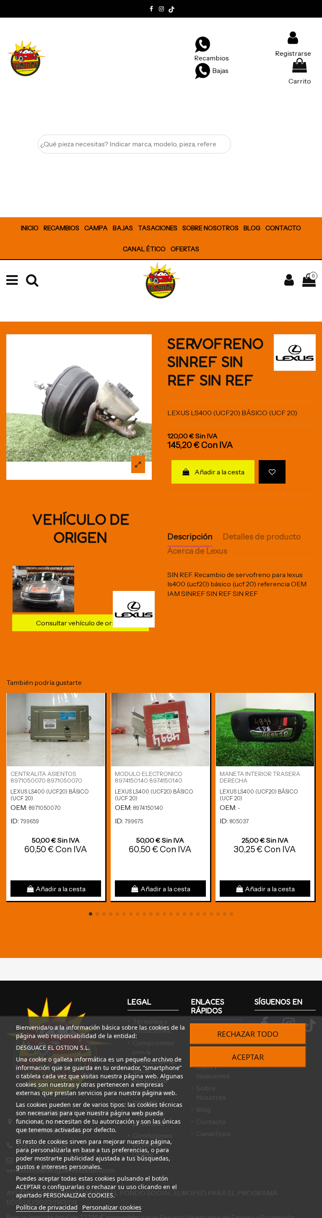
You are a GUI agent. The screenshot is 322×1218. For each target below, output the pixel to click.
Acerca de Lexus (197, 551)
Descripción (190, 536)
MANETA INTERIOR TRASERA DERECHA (260, 777)
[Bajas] (202, 70)
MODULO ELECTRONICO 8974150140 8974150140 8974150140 (148, 781)
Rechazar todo (247, 1034)
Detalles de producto (262, 536)
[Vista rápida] (98, 722)
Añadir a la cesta (219, 472)
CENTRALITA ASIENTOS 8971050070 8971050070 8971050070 (46, 781)
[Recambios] (202, 44)
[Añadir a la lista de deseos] (272, 472)
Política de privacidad (47, 1207)
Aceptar (248, 1057)
